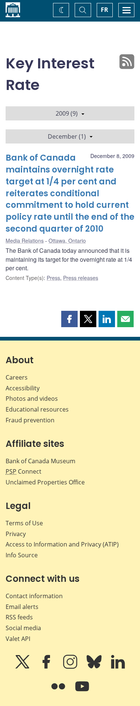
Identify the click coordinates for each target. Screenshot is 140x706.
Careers (17, 377)
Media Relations (25, 240)
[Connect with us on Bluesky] (95, 667)
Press (53, 277)
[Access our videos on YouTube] (82, 691)
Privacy (16, 534)
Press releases (80, 277)
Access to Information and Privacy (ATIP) (62, 544)
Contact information (34, 596)
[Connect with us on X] (23, 667)
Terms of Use (24, 523)
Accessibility (23, 388)
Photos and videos (32, 398)
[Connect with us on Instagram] (71, 667)
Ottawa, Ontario (67, 240)
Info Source (22, 555)
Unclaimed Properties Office (45, 482)
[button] (69, 319)
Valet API (18, 639)
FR (104, 10)
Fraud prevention (30, 420)
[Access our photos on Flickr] (59, 691)
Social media (23, 628)
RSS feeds (19, 617)
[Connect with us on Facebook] (47, 667)
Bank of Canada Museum (40, 461)
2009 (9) (67, 113)
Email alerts (22, 607)
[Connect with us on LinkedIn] (118, 667)
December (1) (67, 136)
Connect (23, 471)
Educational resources (37, 409)
